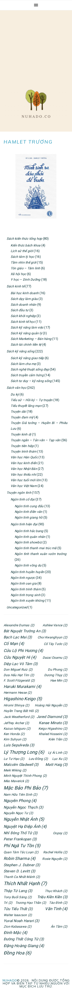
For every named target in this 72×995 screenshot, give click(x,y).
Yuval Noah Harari (21, 921)
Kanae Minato (53, 723)
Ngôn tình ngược (23, 578)
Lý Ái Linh (57, 752)
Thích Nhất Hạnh (25, 883)
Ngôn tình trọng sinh (25, 595)
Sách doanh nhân (23, 304)
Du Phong (57, 669)
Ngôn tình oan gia (24, 583)
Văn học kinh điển (24, 463)
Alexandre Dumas (19, 625)
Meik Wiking (15, 770)
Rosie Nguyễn (54, 859)
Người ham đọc (36, 104)
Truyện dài (18, 411)
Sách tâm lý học (22, 257)
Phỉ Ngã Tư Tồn (22, 845)
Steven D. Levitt (19, 871)
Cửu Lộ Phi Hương (23, 650)
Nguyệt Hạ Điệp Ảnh (25, 826)
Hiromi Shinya (16, 705)
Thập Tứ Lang (18, 891)
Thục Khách (56, 891)
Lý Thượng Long (24, 752)
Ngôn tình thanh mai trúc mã (35, 548)
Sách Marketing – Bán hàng (31, 339)
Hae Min (58, 680)
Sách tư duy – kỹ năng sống (31, 381)
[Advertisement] (36, 46)
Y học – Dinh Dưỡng (25, 279)
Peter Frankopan (20, 839)
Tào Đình (58, 903)
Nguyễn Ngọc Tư (18, 813)
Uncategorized (17, 607)
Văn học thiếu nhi (23, 474)
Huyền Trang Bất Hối (21, 711)
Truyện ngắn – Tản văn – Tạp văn (35, 440)
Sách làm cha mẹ (23, 364)
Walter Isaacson (18, 915)
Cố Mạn (14, 643)
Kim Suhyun (15, 739)
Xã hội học (18, 274)
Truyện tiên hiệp (22, 446)
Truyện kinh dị (21, 434)
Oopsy (60, 833)
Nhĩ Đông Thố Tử (20, 833)
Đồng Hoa (17, 953)
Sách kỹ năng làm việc (27, 327)
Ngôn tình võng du (28, 565)
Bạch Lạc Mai (18, 637)
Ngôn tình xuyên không (27, 600)
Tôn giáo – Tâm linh (25, 268)
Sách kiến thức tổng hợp (24, 239)
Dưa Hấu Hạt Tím (19, 675)
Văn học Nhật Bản (24, 469)
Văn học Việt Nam (24, 486)
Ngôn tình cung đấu (29, 506)
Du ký (15, 394)
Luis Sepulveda (19, 745)
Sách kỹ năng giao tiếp (27, 358)
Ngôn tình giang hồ (28, 517)
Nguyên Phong (20, 800)
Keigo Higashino (52, 728)
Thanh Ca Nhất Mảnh (22, 877)
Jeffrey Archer (16, 723)
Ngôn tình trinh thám (26, 589)
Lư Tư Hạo (14, 759)
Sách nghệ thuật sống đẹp (30, 369)
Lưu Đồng (38, 759)
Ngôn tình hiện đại (24, 524)
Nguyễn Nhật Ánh (24, 819)
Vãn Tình (56, 908)
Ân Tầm (59, 926)
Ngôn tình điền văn (28, 512)
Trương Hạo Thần (30, 903)
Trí (8, 903)
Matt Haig (56, 764)
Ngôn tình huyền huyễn (27, 572)
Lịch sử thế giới (22, 251)
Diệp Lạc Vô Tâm (21, 664)
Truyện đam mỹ (22, 417)
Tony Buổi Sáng (18, 897)
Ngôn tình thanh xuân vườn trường (40, 554)
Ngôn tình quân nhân (30, 537)
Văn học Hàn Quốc (24, 457)
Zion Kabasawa (18, 926)
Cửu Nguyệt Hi (20, 657)
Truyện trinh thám (23, 451)
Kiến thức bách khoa (26, 245)
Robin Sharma (20, 858)
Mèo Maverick (16, 781)
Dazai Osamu (55, 657)
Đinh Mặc (15, 932)
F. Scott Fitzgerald (19, 680)
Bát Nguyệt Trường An (25, 631)
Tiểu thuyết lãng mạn (26, 406)
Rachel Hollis (55, 852)
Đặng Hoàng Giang (24, 945)
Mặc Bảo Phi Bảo (26, 788)
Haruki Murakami (22, 686)
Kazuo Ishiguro (17, 728)
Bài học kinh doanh (25, 293)
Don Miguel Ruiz (18, 669)
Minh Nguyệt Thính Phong (25, 776)
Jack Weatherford (19, 717)
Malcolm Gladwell (21, 764)
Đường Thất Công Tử (24, 939)
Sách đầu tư (20, 310)
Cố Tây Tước (55, 644)
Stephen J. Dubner (22, 865)
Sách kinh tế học (23, 322)
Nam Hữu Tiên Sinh (20, 794)
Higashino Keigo (23, 698)
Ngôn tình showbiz (28, 542)
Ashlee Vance (55, 625)
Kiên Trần (57, 739)
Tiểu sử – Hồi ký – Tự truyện (32, 400)
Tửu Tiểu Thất (18, 909)
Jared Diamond (52, 717)
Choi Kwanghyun (52, 637)
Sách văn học (16, 388)
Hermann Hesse (18, 692)
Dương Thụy (55, 675)
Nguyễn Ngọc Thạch (23, 807)
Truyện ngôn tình (19, 493)
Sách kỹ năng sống (20, 351)
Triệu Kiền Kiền (52, 897)
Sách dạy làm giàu (24, 299)
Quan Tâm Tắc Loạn (21, 852)
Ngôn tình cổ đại (23, 499)
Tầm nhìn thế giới (23, 262)
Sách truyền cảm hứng (27, 375)
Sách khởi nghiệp (23, 316)
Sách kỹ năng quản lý (26, 333)
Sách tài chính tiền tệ (26, 344)
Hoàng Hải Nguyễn (51, 705)
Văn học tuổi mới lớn (26, 480)
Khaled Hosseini (53, 734)
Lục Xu (59, 759)
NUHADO (9, 980)
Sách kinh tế (16, 286)
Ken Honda (14, 734)
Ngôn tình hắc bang (29, 531)
